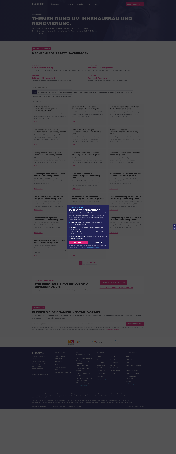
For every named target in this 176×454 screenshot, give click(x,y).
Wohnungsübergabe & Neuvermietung (84, 379)
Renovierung (53, 92)
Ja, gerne (78, 242)
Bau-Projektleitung (82, 361)
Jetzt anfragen (135, 4)
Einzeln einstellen (81, 247)
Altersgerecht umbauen (63, 373)
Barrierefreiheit (57, 406)
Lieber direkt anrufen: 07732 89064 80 (116, 288)
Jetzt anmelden (135, 324)
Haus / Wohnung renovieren (61, 357)
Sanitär (112, 356)
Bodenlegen (114, 362)
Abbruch (113, 373)
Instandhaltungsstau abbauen (83, 374)
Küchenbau (101, 365)
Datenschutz (44, 406)
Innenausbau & (47, 92)
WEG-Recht (82, 28)
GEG (65, 28)
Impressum (35, 406)
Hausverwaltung (108, 92)
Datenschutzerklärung (112, 329)
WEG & (106, 92)
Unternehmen (97, 4)
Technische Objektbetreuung (82, 365)
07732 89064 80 (37, 369)
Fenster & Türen (115, 368)
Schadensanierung (82, 383)
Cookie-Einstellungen (69, 406)
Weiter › (93, 262)
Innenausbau (49, 28)
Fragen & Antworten (133, 373)
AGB (50, 406)
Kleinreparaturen (102, 373)
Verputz (99, 359)
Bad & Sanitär (59, 361)
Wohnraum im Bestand (84, 358)
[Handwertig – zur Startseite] (38, 4)
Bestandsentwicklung (133, 365)
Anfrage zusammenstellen (113, 282)
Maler (57, 364)
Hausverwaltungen (60, 31)
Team (127, 356)
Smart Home (101, 368)
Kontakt (128, 381)
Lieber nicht (97, 242)
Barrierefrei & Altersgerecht (62, 96)
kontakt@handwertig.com (41, 374)
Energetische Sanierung (87, 92)
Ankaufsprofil (130, 368)
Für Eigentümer (54, 4)
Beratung (100, 376)
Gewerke (86, 4)
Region (128, 362)
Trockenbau (101, 362)
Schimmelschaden (61, 370)
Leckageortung (102, 371)
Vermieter (46, 31)
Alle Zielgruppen (81, 386)
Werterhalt (46, 96)
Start (33, 14)
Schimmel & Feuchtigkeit (68, 92)
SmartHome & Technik (124, 92)
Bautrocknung (115, 371)
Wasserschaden (60, 367)
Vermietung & (41, 96)
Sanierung (58, 28)
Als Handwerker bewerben (131, 377)
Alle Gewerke (101, 379)
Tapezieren (113, 359)
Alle (34, 92)
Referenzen (129, 359)
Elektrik (112, 365)
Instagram (81, 406)
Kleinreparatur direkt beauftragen (83, 369)
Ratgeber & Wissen (132, 371)
